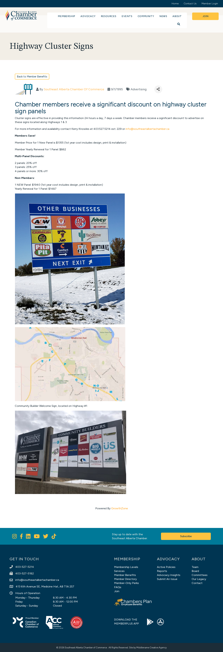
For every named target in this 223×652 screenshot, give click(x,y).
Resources (108, 16)
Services (119, 571)
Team (195, 567)
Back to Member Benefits (32, 76)
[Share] (158, 89)
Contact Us (190, 3)
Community (146, 16)
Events (127, 16)
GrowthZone (119, 508)
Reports (162, 571)
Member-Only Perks (126, 583)
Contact (197, 583)
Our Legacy (199, 579)
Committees (199, 575)
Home (175, 3)
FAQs (117, 587)
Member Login (210, 3)
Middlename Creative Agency (151, 647)
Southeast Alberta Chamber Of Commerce (74, 89)
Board (195, 571)
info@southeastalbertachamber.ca (147, 129)
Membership (66, 16)
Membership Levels (126, 567)
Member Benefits (125, 575)
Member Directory (125, 579)
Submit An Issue (167, 579)
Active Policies (166, 567)
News (163, 16)
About (177, 16)
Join (116, 591)
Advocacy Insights (168, 575)
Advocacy (87, 16)
